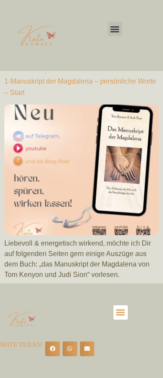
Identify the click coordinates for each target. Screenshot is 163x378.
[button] (115, 29)
